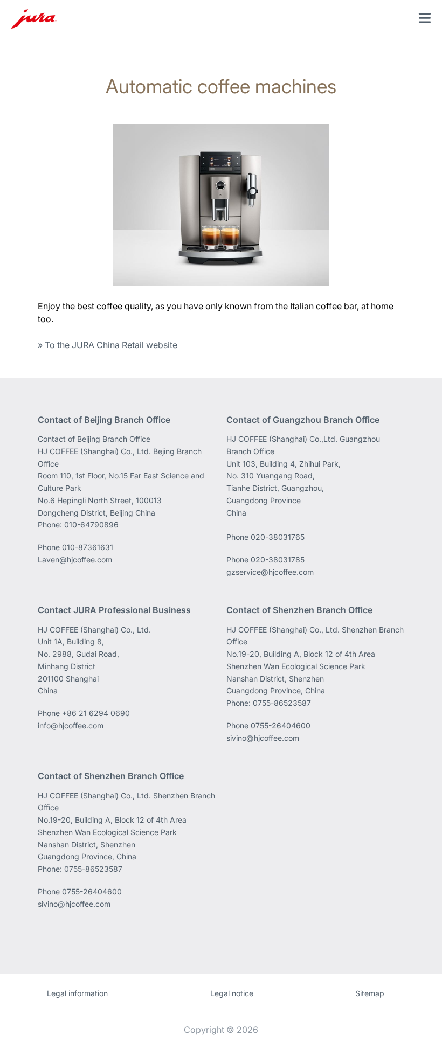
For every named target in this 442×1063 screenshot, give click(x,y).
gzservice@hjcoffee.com (270, 571)
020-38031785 (278, 559)
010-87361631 (87, 547)
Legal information (77, 993)
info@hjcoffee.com (70, 725)
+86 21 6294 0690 (96, 713)
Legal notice (231, 993)
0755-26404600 (280, 725)
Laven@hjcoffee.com (75, 559)
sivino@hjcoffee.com (262, 737)
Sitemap (369, 993)
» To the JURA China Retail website (107, 344)
